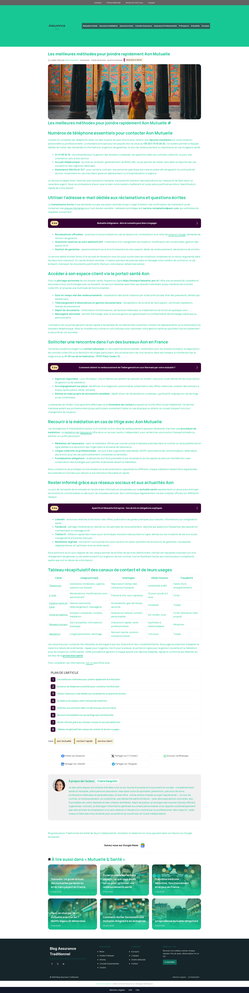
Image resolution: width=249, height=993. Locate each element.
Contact (134, 963)
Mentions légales (179, 977)
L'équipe (135, 955)
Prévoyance (184, 26)
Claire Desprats (107, 781)
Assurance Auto (126, 26)
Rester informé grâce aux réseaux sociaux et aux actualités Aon (88, 722)
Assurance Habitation (108, 26)
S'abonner (170, 962)
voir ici (89, 662)
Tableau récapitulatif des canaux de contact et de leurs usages (88, 729)
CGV (130, 990)
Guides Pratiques (107, 955)
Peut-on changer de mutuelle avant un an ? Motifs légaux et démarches (68, 917)
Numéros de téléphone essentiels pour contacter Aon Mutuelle (88, 686)
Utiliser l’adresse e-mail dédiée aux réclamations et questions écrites (91, 693)
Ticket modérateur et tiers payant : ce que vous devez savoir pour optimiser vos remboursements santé (119, 881)
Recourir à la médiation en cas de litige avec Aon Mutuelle (85, 715)
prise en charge (177, 234)
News (102, 951)
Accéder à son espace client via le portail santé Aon (82, 700)
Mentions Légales (117, 990)
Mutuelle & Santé (90, 26)
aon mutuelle (64, 741)
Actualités (195, 26)
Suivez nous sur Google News (121, 845)
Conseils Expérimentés (109, 963)
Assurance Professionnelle (165, 26)
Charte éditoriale (113, 2)
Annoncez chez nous (134, 2)
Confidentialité (193, 977)
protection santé (73, 655)
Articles (103, 959)
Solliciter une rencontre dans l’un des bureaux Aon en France (86, 707)
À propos (97, 2)
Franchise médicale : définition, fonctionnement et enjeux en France (172, 883)
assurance (86, 432)
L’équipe (151, 2)
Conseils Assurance (143, 26)
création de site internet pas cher (123, 984)
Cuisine (103, 967)
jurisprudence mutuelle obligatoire (176, 921)
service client (105, 741)
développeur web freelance (144, 984)
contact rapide (84, 741)
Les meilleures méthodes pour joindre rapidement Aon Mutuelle (88, 679)
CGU (137, 990)
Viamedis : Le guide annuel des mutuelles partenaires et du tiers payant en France (68, 883)
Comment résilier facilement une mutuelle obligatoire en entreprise (124, 919)
